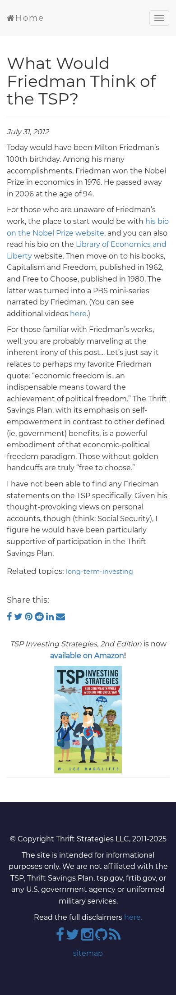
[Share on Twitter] (19, 616)
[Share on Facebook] (10, 616)
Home (29, 18)
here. (133, 917)
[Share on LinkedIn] (51, 616)
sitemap (88, 953)
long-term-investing (99, 572)
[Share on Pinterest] (30, 616)
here (78, 313)
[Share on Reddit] (40, 616)
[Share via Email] (60, 616)
